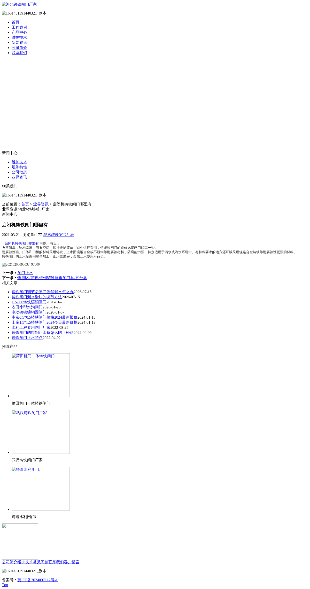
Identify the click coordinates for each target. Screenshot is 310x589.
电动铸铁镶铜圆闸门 (29, 312)
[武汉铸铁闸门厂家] (41, 452)
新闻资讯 (19, 42)
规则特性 (19, 167)
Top (5, 585)
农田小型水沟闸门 (27, 307)
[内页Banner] (155, 105)
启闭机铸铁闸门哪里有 (21, 243)
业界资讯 (19, 177)
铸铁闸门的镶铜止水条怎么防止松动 (43, 332)
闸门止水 (25, 273)
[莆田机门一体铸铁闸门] (41, 396)
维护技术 (19, 37)
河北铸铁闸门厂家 (58, 235)
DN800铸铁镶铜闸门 (29, 302)
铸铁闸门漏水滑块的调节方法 (37, 297)
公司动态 (19, 172)
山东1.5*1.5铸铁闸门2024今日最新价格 (45, 322)
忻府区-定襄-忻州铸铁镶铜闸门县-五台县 (52, 278)
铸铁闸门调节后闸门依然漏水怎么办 (43, 292)
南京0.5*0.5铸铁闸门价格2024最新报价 (45, 317)
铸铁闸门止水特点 (27, 338)
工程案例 (19, 27)
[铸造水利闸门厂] (41, 509)
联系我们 (19, 53)
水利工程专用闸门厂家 (31, 327)
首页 (15, 22)
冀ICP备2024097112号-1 (37, 580)
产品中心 (19, 32)
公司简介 (19, 48)
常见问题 (40, 562)
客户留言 (71, 562)
